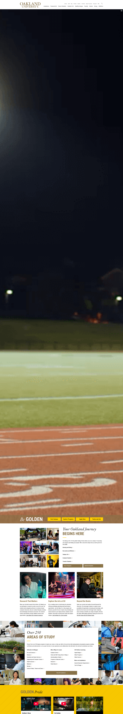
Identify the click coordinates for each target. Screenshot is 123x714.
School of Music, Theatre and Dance (35, 668)
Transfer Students (67, 561)
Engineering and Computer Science (34, 659)
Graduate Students (67, 558)
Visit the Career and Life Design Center (85, 615)
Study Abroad (54, 664)
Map (71, 3)
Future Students (62, 6)
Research (95, 3)
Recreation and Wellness (68, 551)
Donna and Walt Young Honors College (59, 655)
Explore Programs (68, 519)
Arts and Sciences (31, 652)
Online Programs (78, 655)
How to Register (67, 565)
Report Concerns (89, 3)
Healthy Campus (79, 6)
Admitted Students (88, 565)
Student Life (71, 6)
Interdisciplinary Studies (56, 657)
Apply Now (82, 519)
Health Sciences (30, 661)
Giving (95, 6)
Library (65, 3)
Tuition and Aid (96, 519)
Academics (46, 6)
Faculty (86, 6)
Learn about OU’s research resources (34, 615)
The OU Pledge (77, 665)
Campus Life (65, 554)
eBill (69, 3)
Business (29, 655)
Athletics (101, 6)
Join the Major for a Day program (59, 615)
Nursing (28, 666)
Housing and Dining (67, 547)
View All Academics (61, 672)
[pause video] (121, 10)
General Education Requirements (81, 663)
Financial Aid (53, 6)
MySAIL (79, 3)
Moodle (75, 3)
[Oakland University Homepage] (30, 5)
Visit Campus (54, 519)
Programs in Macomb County (57, 659)
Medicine (29, 664)
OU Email (83, 3)
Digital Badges (77, 652)
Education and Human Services (34, 657)
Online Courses (77, 657)
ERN (98, 3)
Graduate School (54, 652)
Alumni (91, 6)
